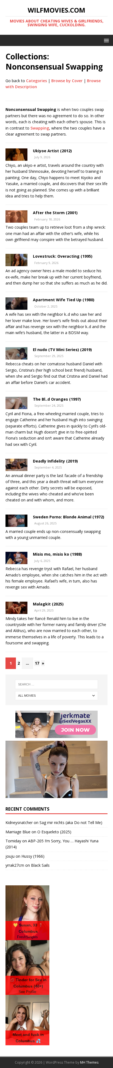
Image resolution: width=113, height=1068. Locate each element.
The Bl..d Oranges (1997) (57, 399)
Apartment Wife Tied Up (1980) (63, 299)
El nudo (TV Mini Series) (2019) (62, 349)
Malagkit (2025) (48, 604)
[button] (105, 40)
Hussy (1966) (32, 856)
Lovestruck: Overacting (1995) (62, 256)
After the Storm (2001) (55, 212)
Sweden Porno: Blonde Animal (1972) (68, 516)
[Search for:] (57, 684)
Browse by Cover (67, 80)
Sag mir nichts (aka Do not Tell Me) (70, 822)
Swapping (39, 128)
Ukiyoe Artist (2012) (52, 150)
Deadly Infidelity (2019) (55, 461)
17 (37, 663)
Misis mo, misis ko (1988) (57, 554)
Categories (36, 80)
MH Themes (89, 1062)
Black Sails (40, 865)
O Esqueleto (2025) (54, 831)
